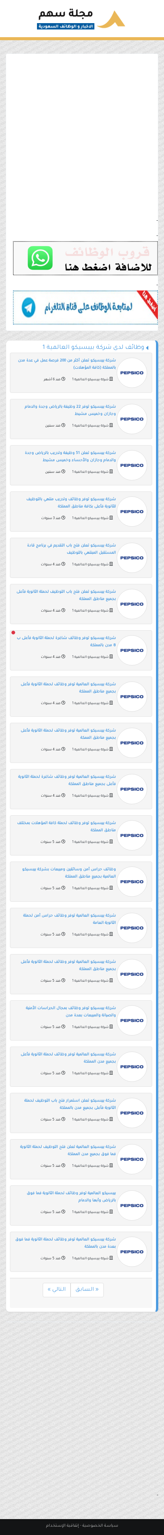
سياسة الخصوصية (100, 1526)
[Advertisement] (82, 135)
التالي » (57, 1290)
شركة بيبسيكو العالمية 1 (90, 380)
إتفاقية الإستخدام (62, 1526)
